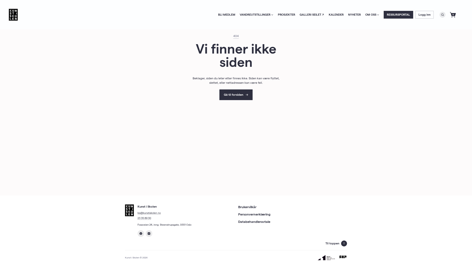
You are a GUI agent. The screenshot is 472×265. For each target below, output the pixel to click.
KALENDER (336, 14)
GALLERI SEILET (310, 14)
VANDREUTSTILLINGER (255, 14)
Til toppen (332, 243)
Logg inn (425, 14)
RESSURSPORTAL (398, 14)
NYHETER (354, 14)
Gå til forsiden (233, 94)
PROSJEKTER (286, 14)
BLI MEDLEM (226, 14)
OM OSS (370, 14)
